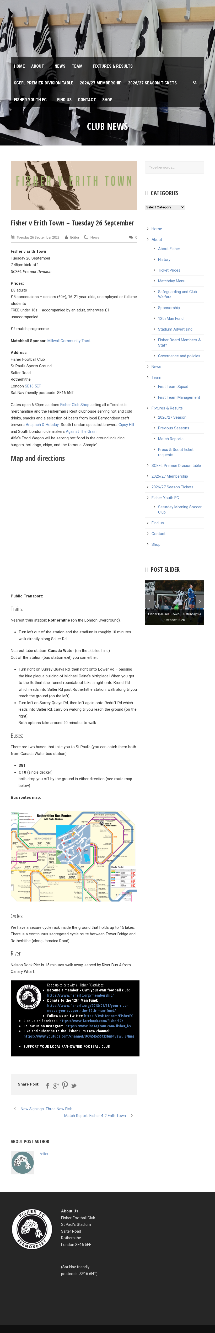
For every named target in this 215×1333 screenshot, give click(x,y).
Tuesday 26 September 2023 (38, 237)
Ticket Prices (169, 270)
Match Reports (171, 438)
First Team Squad (173, 386)
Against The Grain (81, 431)
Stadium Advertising (175, 329)
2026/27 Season (172, 417)
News (60, 66)
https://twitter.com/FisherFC (108, 1015)
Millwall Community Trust (68, 340)
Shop (107, 99)
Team (77, 66)
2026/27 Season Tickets (152, 82)
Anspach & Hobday (42, 424)
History (164, 259)
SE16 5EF (33, 386)
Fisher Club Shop (74, 404)
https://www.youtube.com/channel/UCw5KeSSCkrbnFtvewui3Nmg (79, 1036)
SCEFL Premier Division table (43, 82)
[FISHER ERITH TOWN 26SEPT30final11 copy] (74, 185)
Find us (64, 99)
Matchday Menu (171, 281)
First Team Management (179, 397)
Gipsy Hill (126, 424)
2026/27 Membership (101, 82)
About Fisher (169, 248)
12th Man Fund (171, 318)
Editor (74, 237)
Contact (87, 99)
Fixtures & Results (113, 66)
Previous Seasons (173, 428)
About (37, 66)
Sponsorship (169, 307)
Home (19, 66)
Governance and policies (179, 356)
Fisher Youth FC (30, 99)
